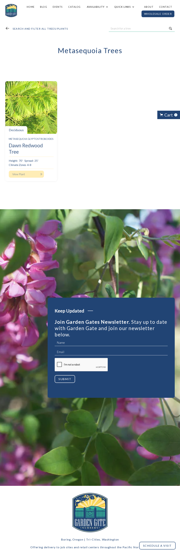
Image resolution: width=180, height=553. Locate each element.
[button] (97, 7)
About (149, 6)
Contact (165, 6)
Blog (43, 6)
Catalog (74, 6)
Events (58, 6)
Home (31, 6)
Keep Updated (69, 310)
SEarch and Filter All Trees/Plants (40, 28)
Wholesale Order (158, 13)
